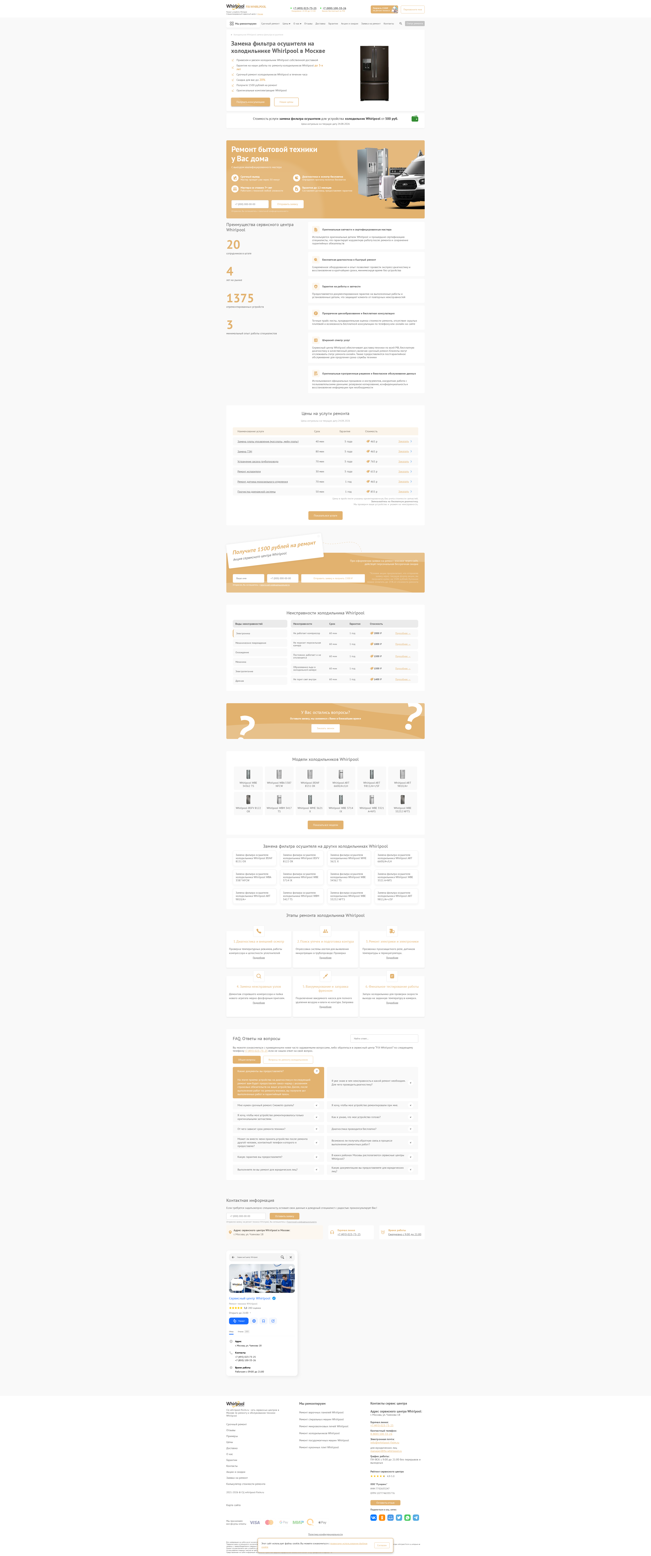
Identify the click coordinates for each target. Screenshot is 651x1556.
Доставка (320, 23)
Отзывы (308, 23)
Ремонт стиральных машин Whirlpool (321, 1419)
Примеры (232, 1436)
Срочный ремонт (270, 23)
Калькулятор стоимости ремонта (245, 1484)
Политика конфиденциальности (325, 1534)
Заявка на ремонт (371, 23)
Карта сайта (233, 1505)
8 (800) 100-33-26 (381, 1434)
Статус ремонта (415, 23)
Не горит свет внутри (304, 679)
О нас (296, 23)
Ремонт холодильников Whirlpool (319, 1433)
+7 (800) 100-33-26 (334, 8)
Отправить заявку (287, 204)
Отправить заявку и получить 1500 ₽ (333, 578)
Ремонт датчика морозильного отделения (263, 481)
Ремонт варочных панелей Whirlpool (321, 1412)
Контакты (389, 23)
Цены (285, 23)
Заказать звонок (325, 728)
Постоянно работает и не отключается (307, 656)
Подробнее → (403, 633)
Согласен (382, 1545)
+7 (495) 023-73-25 (305, 8)
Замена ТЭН (245, 451)
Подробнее (259, 957)
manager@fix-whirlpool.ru (386, 1451)
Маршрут (241, 1321)
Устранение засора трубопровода (258, 461)
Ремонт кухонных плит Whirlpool (319, 1447)
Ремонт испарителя (249, 471)
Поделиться (373, 1517)
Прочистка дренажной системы (257, 491)
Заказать (403, 441)
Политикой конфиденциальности (302, 1222)
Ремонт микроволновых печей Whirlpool (324, 1426)
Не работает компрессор (306, 633)
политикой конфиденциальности (275, 585)
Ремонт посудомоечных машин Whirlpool (324, 1440)
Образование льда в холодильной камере (304, 668)
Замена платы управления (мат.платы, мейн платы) (268, 441)
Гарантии (333, 23)
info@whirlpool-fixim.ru (384, 1442)
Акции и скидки (349, 23)
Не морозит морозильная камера (307, 644)
